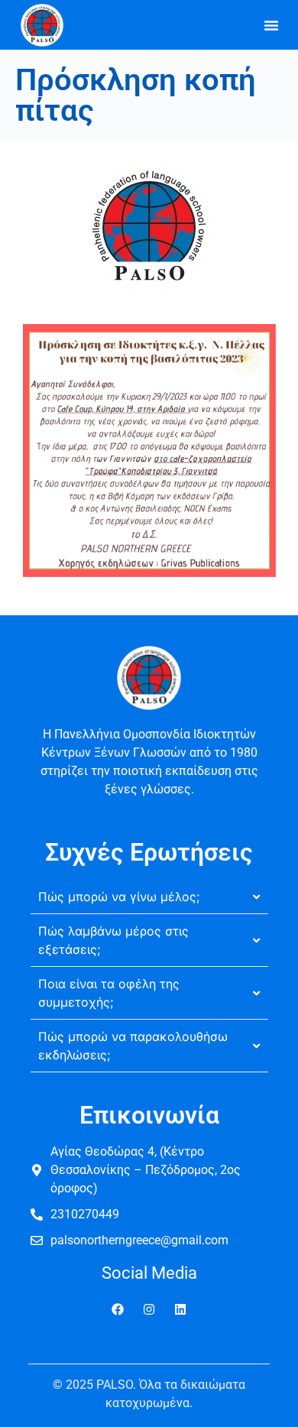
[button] (271, 25)
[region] (149, 1296)
